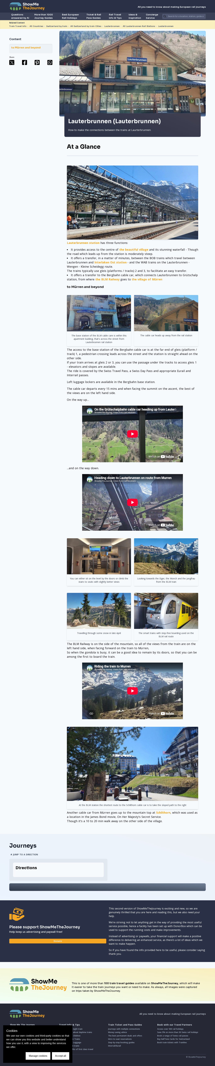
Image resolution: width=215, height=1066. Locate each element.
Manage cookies (38, 1056)
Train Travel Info (17, 26)
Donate (58, 940)
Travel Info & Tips (69, 1024)
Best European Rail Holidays (70, 16)
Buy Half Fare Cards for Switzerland (173, 1039)
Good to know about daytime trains (75, 1032)
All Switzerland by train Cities (85, 26)
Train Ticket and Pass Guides (125, 1024)
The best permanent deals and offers (125, 1035)
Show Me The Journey (22, 1024)
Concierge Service (152, 16)
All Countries (36, 26)
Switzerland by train (56, 26)
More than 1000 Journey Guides (43, 16)
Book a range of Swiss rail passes (172, 1035)
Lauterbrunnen (112, 26)
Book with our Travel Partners (174, 1024)
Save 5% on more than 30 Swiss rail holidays (177, 1032)
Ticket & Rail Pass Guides (93, 16)
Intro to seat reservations (120, 1039)
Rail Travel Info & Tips (115, 16)
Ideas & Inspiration (135, 16)
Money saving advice (117, 1032)
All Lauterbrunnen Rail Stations (139, 26)
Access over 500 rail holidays (170, 1029)
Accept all (60, 1056)
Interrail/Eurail (114, 1045)
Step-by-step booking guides (121, 1042)
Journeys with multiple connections (124, 1029)
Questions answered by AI (20, 16)
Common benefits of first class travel (76, 1049)
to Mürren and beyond (26, 47)
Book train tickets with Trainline (172, 1042)
